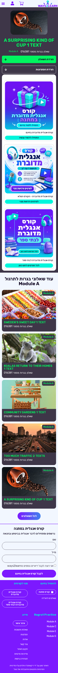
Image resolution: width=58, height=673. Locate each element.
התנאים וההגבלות (28, 669)
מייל (54, 552)
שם (54, 539)
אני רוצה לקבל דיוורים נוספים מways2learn (30, 565)
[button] (3, 3)
